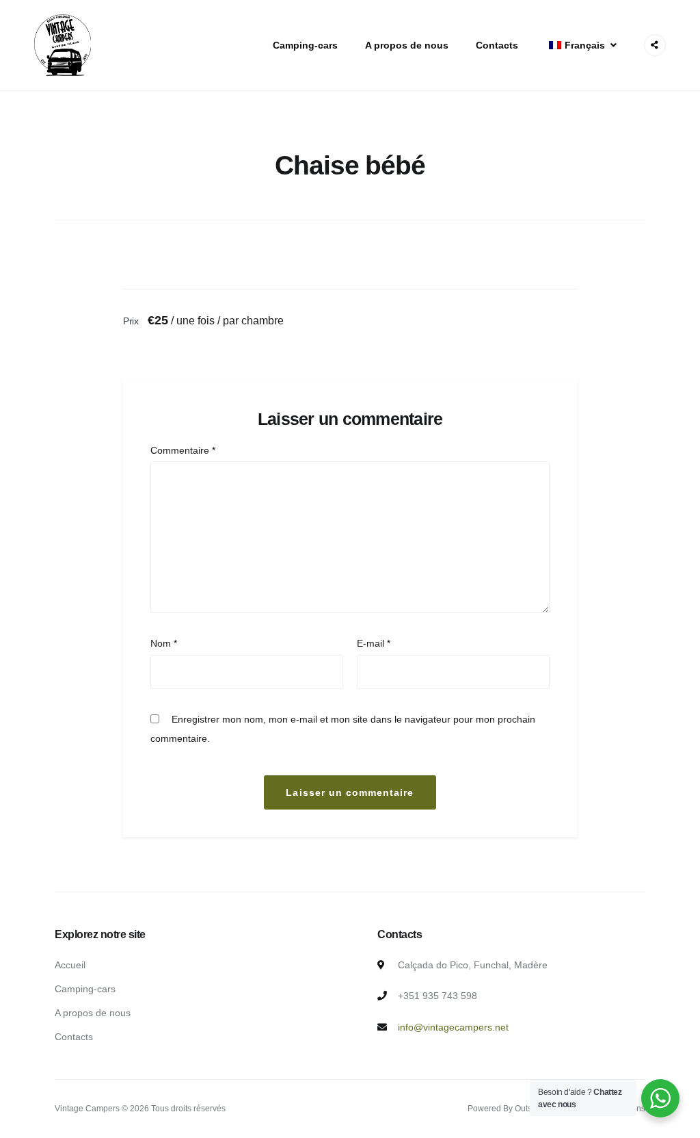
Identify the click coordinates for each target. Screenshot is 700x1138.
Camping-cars (305, 45)
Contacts (497, 45)
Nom (163, 643)
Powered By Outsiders (509, 1108)
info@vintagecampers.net (453, 1027)
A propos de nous (406, 45)
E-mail (373, 643)
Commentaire (182, 450)
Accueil (70, 964)
